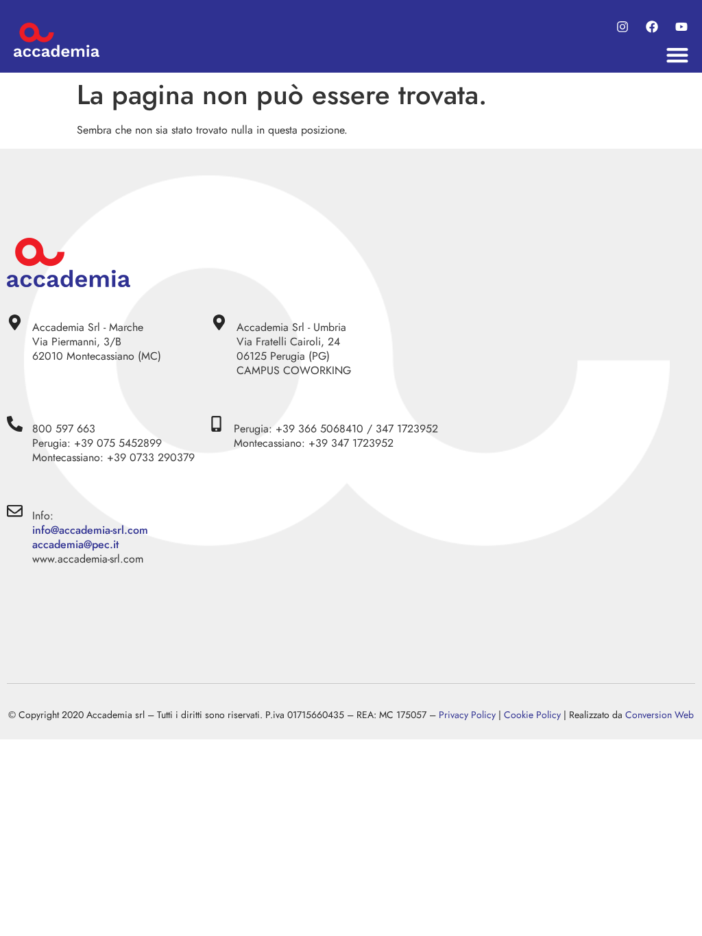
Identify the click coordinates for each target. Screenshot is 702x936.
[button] (677, 55)
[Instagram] (623, 27)
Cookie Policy (532, 715)
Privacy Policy (467, 715)
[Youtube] (681, 27)
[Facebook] (652, 27)
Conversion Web (659, 715)
